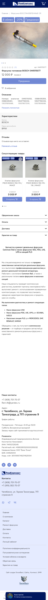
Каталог (6, 521)
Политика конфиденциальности (16, 548)
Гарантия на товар (10, 565)
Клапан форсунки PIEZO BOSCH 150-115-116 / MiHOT (35, 182)
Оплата (6, 533)
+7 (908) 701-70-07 (11, 399)
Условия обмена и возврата (14, 557)
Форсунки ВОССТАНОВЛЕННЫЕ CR (26, 13)
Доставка (6, 529)
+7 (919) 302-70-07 (11, 485)
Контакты (7, 537)
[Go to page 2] (4, 206)
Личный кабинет (10, 542)
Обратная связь (9, 561)
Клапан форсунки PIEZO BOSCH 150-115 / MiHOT (12, 182)
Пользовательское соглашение (16, 552)
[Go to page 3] (5, 206)
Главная (5, 13)
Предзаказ (24, 81)
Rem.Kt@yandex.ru (11, 402)
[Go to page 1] (2, 206)
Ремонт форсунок (10, 525)
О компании (8, 516)
